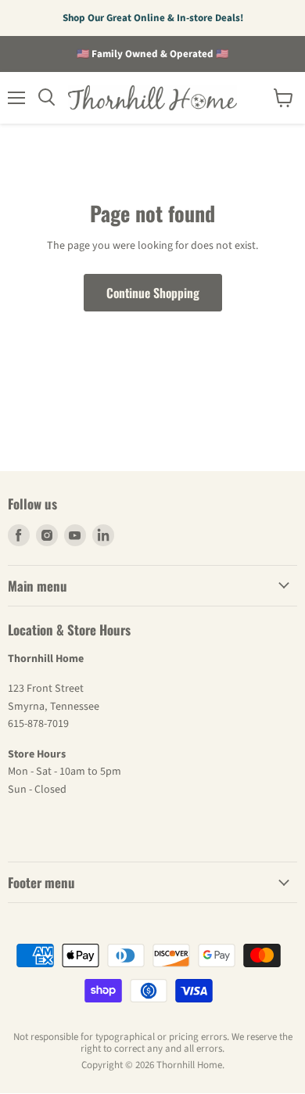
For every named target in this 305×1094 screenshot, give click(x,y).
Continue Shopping (152, 292)
